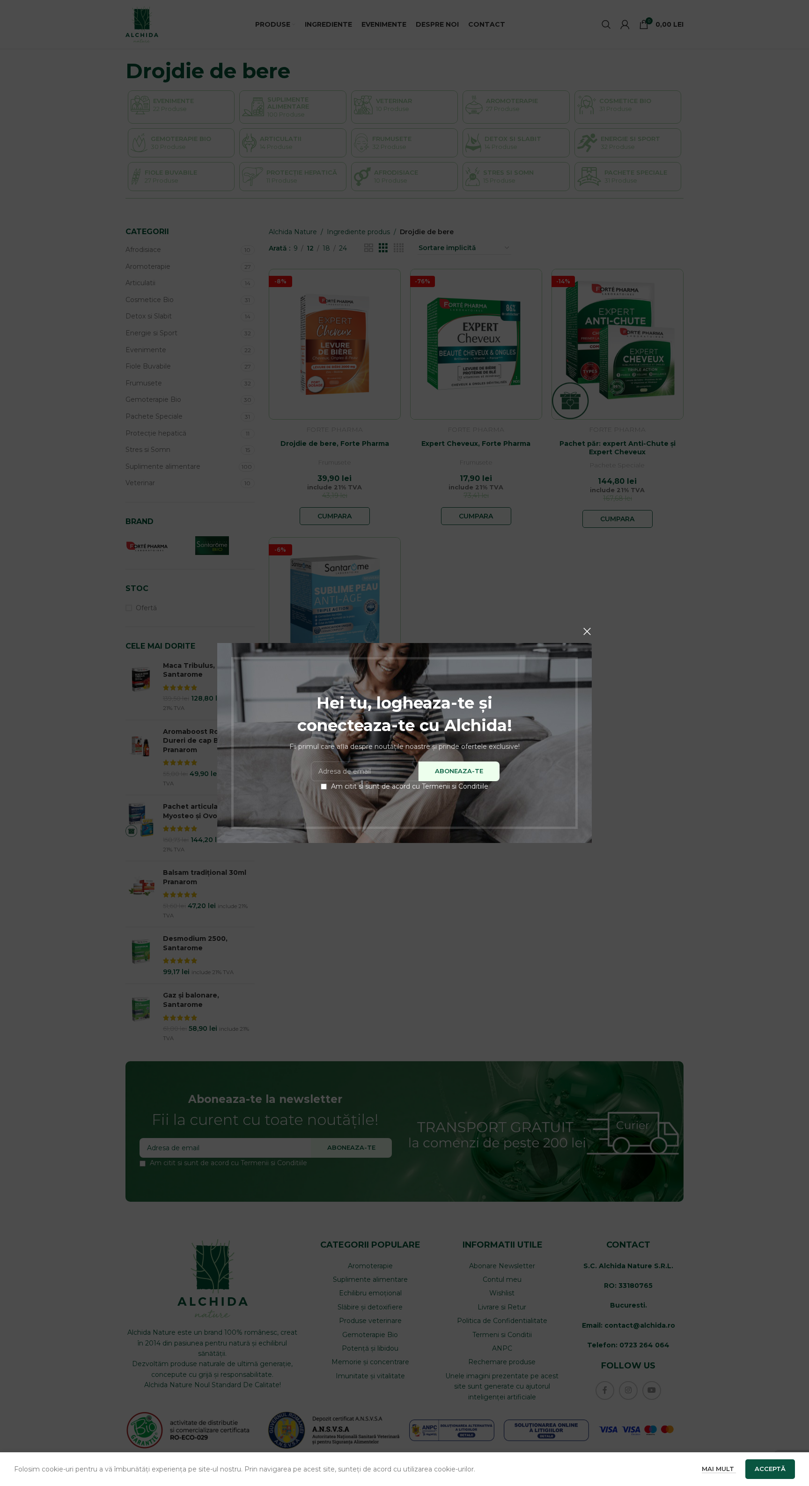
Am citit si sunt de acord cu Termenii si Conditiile (409, 786)
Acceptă (770, 1468)
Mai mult (719, 1468)
